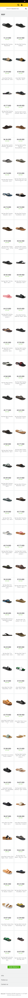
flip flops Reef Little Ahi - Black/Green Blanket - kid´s (7, 959)
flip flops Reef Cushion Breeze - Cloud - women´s (20, 451)
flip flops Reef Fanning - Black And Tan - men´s (7, 451)
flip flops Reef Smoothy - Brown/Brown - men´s (21, 518)
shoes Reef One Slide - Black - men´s (7, 823)
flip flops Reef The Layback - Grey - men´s (7, 518)
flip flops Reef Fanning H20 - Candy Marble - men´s (7, 113)
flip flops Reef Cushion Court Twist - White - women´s (20, 756)
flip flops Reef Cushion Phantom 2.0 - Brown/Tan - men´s (7, 349)
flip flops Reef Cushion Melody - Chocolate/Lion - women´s (21, 248)
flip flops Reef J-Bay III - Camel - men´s (20, 654)
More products (14, 967)
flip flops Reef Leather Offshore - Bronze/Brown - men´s (20, 146)
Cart (25, 5)
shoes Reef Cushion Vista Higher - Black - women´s (7, 857)
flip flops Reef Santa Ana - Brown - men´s (21, 586)
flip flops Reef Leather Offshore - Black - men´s (20, 112)
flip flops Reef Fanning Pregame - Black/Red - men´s (20, 383)
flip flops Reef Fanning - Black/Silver (7, 45)
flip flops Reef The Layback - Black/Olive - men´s (7, 586)
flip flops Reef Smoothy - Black (7, 417)
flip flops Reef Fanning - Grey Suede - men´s (7, 180)
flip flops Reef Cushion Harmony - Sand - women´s (21, 789)
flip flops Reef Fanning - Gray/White (7, 383)
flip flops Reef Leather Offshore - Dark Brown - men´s (7, 146)
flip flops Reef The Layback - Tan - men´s (21, 620)
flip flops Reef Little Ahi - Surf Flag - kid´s (21, 958)
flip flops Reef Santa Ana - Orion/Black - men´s (21, 891)
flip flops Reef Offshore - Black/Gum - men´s (21, 485)
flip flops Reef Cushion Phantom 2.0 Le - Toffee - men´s (7, 248)
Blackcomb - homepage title (10, 5)
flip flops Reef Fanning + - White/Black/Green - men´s (7, 485)
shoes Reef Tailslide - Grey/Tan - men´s (21, 78)
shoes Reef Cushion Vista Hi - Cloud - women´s (7, 924)
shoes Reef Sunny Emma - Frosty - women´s (7, 755)
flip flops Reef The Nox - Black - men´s (7, 281)
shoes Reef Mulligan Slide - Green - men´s (21, 688)
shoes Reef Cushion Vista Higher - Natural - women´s (7, 722)
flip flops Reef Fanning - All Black (20, 45)
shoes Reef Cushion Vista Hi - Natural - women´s (7, 891)
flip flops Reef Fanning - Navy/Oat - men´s (7, 214)
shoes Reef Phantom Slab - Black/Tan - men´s (7, 78)
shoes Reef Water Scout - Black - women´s (21, 721)
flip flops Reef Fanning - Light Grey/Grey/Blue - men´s (7, 552)
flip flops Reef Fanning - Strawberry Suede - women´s (7, 316)
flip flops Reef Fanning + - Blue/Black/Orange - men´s (7, 620)
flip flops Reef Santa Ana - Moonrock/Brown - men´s (21, 180)
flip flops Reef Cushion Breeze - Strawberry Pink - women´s (21, 552)
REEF (3, 14)
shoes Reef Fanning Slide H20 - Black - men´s (21, 315)
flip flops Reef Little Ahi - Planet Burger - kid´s (21, 924)
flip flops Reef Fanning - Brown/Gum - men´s (20, 417)
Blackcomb (3, 993)
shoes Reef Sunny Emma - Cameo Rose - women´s (21, 823)
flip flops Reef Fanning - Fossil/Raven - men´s (20, 214)
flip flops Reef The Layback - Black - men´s (7, 654)
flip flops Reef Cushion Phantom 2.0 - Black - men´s (20, 349)
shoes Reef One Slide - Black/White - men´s (7, 688)
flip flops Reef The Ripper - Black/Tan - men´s (20, 857)
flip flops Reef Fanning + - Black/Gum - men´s (21, 281)
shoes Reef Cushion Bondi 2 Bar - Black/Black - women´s (7, 789)
